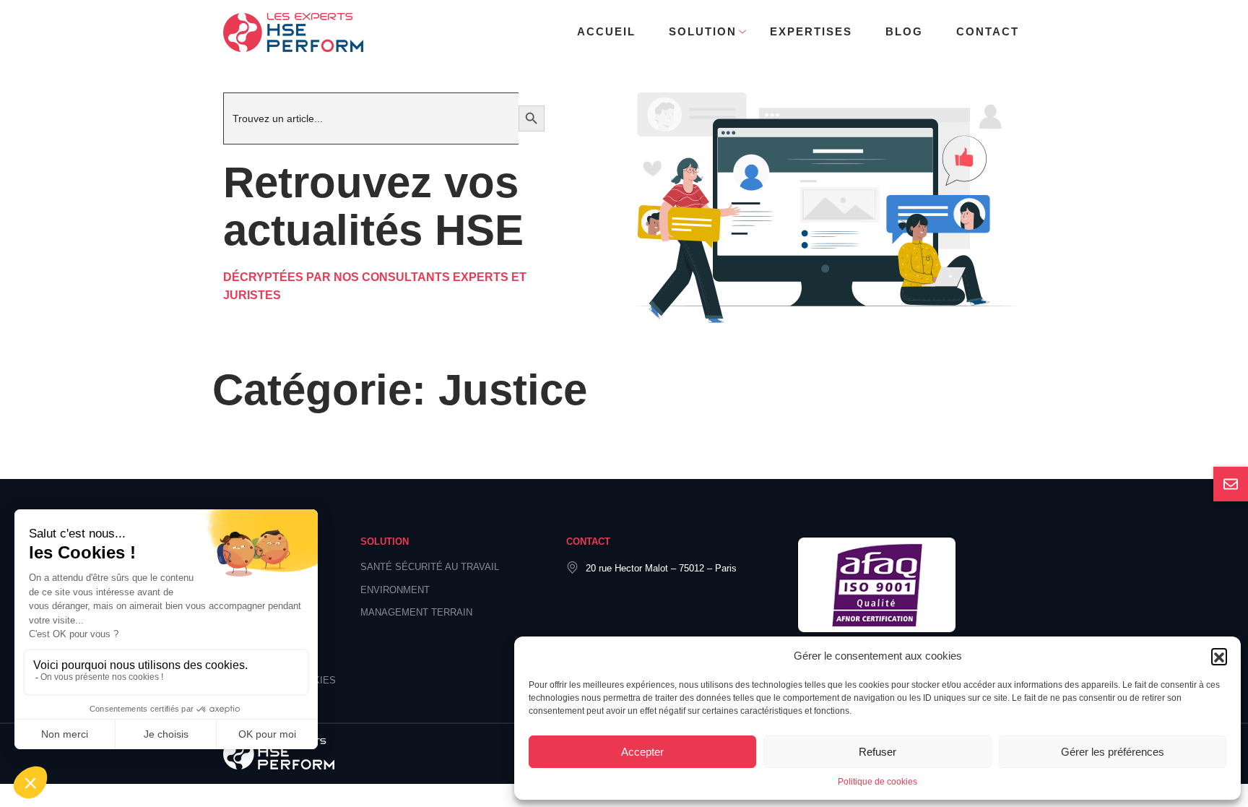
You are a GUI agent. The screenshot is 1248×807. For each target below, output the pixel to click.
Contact (987, 31)
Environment (395, 589)
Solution (703, 31)
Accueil (606, 31)
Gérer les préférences (1112, 752)
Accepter (642, 752)
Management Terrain (416, 612)
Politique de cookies (877, 782)
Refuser (877, 752)
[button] (1219, 656)
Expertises (811, 31)
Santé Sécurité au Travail (429, 566)
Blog (904, 31)
